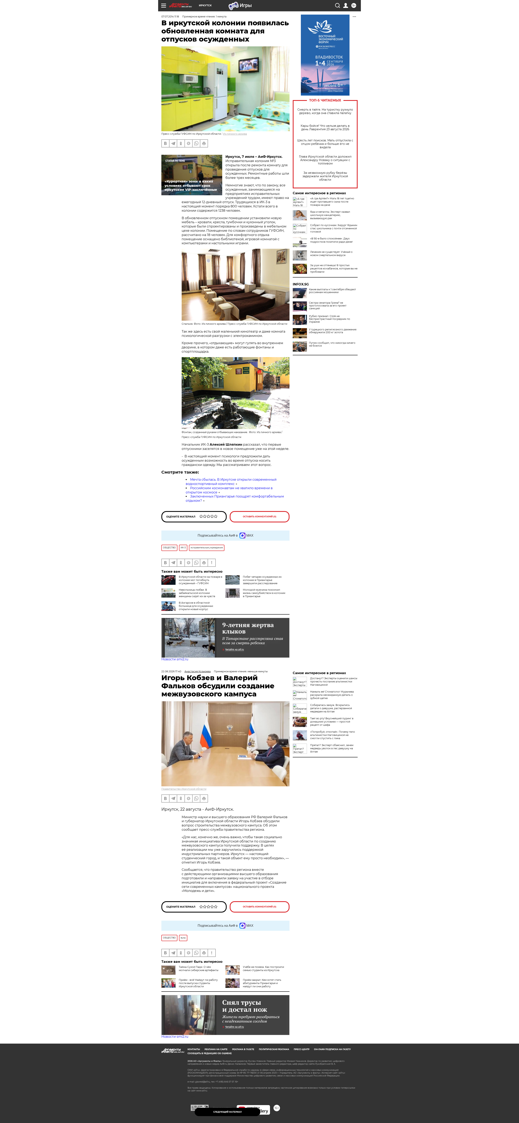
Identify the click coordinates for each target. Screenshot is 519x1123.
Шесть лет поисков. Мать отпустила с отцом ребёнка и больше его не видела (325, 144)
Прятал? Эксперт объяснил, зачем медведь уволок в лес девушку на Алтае (331, 748)
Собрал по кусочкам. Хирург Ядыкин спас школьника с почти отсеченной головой (333, 228)
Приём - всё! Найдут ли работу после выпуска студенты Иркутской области (198, 983)
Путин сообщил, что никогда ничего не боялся (332, 344)
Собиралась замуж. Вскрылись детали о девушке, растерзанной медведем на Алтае (331, 708)
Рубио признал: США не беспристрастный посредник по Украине (329, 319)
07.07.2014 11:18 (170, 16)
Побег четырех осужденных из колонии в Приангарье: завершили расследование (262, 580)
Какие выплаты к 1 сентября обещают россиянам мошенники (332, 291)
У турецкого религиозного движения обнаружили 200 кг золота (332, 331)
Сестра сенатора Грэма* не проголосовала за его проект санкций (327, 305)
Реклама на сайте (216, 1049)
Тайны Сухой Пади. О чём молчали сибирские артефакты (198, 968)
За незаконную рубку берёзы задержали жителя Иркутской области (325, 176)
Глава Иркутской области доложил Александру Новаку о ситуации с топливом (325, 160)
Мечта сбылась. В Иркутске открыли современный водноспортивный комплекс (231, 482)
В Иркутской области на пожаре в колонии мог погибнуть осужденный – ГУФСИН (200, 580)
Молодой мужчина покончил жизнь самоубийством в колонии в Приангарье (264, 593)
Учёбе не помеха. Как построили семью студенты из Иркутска (263, 968)
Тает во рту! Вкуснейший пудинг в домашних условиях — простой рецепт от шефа (331, 721)
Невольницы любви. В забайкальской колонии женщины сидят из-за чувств (197, 593)
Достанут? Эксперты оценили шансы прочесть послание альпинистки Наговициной (333, 681)
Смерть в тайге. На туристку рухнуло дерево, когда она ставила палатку (325, 111)
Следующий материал (227, 1112)
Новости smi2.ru (174, 659)
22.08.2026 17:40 (171, 671)
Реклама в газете (243, 1049)
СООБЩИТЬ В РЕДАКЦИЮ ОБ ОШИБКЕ (210, 1053)
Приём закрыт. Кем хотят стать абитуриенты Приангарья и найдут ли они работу (262, 983)
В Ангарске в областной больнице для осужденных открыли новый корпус (196, 606)
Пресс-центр (301, 1049)
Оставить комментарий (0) (259, 516)
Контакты (194, 1049)
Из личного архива (235, 133)
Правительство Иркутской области (183, 788)
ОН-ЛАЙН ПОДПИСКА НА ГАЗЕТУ (332, 1049)
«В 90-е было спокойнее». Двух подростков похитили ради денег (331, 240)
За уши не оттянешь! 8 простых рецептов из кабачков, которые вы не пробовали (333, 268)
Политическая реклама (274, 1049)
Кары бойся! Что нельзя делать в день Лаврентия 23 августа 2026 (325, 127)
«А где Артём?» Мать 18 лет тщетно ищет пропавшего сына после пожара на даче (332, 201)
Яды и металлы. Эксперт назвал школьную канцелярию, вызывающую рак (330, 215)
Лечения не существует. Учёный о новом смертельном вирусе (331, 253)
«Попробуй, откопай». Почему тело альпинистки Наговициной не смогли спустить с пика (332, 735)
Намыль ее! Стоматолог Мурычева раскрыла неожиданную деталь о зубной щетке (332, 695)
